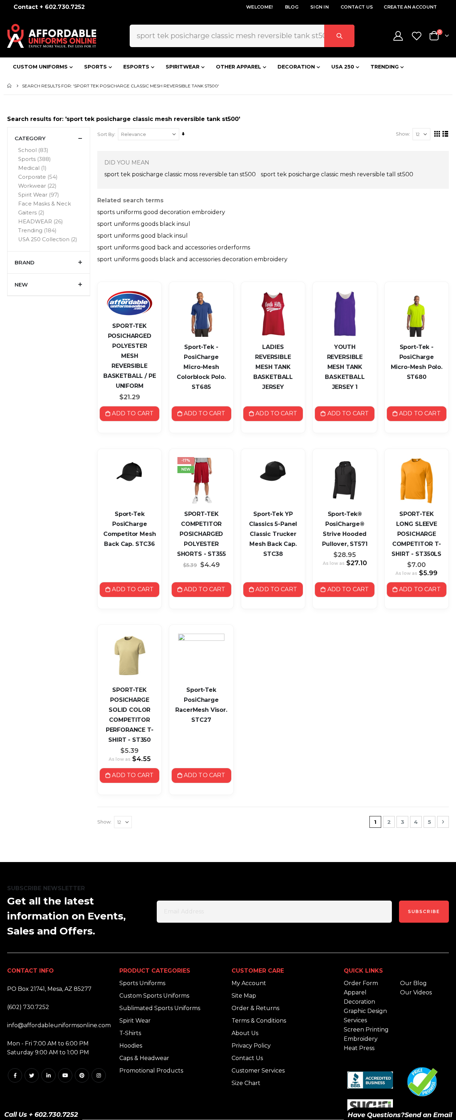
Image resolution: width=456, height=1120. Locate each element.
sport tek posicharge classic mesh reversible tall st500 (337, 174)
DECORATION (296, 67)
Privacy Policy (251, 1045)
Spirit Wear (135, 1020)
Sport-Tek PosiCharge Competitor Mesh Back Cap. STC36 (129, 529)
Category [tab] (30, 138)
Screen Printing (366, 1029)
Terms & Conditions (259, 1020)
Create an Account (410, 7)
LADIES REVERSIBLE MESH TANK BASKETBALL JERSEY (273, 367)
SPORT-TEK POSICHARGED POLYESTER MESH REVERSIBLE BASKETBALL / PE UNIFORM (129, 356)
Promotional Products (151, 1070)
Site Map (244, 995)
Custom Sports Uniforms (154, 995)
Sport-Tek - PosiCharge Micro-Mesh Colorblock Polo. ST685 (201, 367)
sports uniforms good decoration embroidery (161, 212)
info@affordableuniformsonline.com (59, 1025)
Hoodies (130, 1045)
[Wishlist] (417, 36)
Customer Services (258, 1070)
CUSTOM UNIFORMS (40, 67)
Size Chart (246, 1083)
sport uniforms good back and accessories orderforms (173, 247)
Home (9, 85)
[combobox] (242, 36)
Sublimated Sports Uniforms (159, 1008)
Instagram (99, 1075)
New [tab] (21, 284)
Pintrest (82, 1075)
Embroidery (361, 1038)
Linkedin (48, 1075)
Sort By (105, 134)
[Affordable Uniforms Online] (51, 36)
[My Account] (398, 36)
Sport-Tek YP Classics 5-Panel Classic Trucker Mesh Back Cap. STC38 (273, 534)
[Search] (339, 36)
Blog (292, 7)
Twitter (32, 1075)
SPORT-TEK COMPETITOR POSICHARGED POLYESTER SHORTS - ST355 (201, 534)
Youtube (65, 1075)
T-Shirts (130, 1033)
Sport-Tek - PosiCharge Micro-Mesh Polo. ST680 (416, 362)
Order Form (361, 983)
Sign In (319, 7)
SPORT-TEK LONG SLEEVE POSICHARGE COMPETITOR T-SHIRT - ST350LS (416, 534)
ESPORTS (136, 67)
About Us (245, 1033)
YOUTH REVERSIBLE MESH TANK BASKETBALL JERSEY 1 (344, 367)
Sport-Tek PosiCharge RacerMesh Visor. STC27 (201, 704)
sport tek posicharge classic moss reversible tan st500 (180, 174)
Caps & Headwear (144, 1058)
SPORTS (95, 67)
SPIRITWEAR (183, 67)
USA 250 (342, 67)
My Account (249, 983)
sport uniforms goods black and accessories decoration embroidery (192, 259)
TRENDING (384, 67)
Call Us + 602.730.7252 (41, 1115)
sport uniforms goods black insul (143, 224)
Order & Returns (255, 1008)
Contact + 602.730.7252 (49, 7)
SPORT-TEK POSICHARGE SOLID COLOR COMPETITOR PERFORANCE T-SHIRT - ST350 (130, 714)
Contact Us (357, 7)
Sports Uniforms (142, 983)
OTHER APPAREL (238, 67)
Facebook (15, 1075)
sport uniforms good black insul (142, 235)
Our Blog (413, 983)
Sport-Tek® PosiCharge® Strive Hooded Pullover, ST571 (345, 529)
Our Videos (416, 992)
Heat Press (359, 1048)
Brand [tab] (25, 262)
